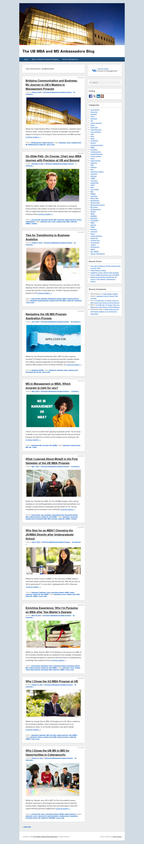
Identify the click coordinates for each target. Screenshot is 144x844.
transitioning (77, 300)
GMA (92, 165)
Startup (92, 234)
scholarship (93, 231)
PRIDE (92, 227)
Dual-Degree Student (57, 592)
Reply (34, 447)
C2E (91, 121)
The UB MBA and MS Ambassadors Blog (58, 51)
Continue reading (33, 137)
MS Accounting (95, 203)
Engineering (94, 150)
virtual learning (94, 247)
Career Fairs (94, 127)
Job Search (93, 181)
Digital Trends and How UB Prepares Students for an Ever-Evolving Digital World (104, 311)
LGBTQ (92, 185)
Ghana (92, 158)
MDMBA (93, 194)
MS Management (36, 143)
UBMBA (28, 223)
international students (71, 515)
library (92, 187)
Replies (34, 223)
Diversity (93, 143)
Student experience (63, 737)
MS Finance (94, 207)
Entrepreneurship (95, 152)
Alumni (92, 116)
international (29, 372)
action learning (35, 220)
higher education (35, 670)
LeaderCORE (94, 183)
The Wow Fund (95, 240)
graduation (93, 167)
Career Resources (95, 130)
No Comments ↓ (76, 322)
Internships (93, 174)
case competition (46, 515)
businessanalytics (43, 300)
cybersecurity (42, 816)
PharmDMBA (94, 220)
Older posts (26, 827)
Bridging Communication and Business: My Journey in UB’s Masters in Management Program (52, 85)
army (49, 221)
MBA (55, 220)
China (92, 134)
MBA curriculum (52, 519)
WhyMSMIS (51, 818)
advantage (93, 114)
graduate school (76, 143)
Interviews (93, 176)
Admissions (34, 370)
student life (42, 144)
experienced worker (53, 816)
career (69, 143)
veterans (93, 245)
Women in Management (97, 254)
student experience (48, 143)
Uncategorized (94, 243)
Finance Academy (96, 156)
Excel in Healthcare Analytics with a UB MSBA (104, 275)
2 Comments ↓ (75, 466)
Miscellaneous (94, 200)
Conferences (94, 141)
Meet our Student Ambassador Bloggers (45, 59)
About (26, 59)
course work (74, 517)
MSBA (65, 299)
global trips (93, 163)
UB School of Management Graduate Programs (57, 92)
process (38, 372)
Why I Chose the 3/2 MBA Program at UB (52, 681)
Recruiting (46, 445)
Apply (66, 370)
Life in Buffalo (94, 189)
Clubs (92, 136)
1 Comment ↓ (75, 391)
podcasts (93, 225)
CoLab (92, 138)
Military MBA (94, 198)
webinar (92, 249)
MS (27, 144)
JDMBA (67, 592)
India (91, 169)
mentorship (93, 196)
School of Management (70, 59)
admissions (62, 143)
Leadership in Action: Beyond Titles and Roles (104, 273)
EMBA (92, 147)
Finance (40, 737)
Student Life (45, 517)
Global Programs (95, 161)
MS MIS (41, 370)
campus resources (96, 123)
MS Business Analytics (55, 299)
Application (44, 299)
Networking (60, 220)
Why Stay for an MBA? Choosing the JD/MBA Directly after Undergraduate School (50, 534)
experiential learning (47, 220)
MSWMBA (93, 216)
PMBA (92, 223)
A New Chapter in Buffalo (98, 270)
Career (48, 592)
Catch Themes (117, 837)
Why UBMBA (53, 445)
